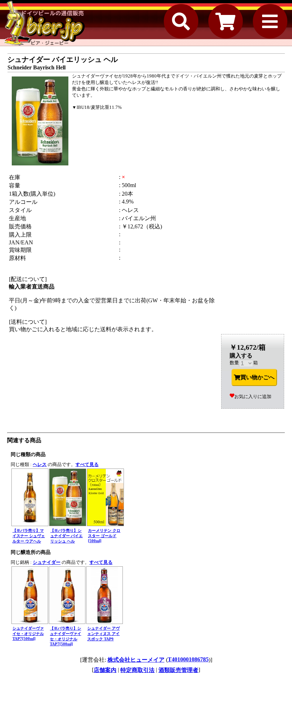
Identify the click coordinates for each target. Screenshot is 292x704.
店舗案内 (105, 670)
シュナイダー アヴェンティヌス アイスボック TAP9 (103, 633)
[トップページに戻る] (44, 23)
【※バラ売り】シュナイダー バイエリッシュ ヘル (66, 535)
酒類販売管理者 (178, 670)
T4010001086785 (188, 659)
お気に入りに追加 (252, 396)
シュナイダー (47, 562)
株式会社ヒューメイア (136, 660)
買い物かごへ (257, 377)
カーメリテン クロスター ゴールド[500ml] (104, 535)
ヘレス (40, 464)
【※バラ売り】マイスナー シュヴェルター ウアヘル (28, 535)
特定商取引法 (137, 670)
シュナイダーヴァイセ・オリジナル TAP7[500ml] (28, 633)
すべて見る (87, 464)
